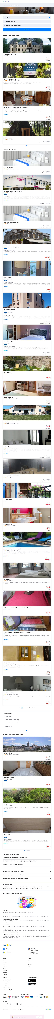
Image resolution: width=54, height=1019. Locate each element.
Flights (29, 960)
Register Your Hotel (6, 987)
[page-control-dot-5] (28, 850)
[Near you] (49, 17)
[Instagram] (17, 1004)
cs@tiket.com (8, 953)
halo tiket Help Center (7, 980)
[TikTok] (21, 1004)
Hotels (29, 962)
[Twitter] (7, 1004)
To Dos (29, 966)
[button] (27, 858)
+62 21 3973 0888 (34, 953)
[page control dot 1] (26, 730)
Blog (3, 960)
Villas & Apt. (30, 964)
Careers (4, 964)
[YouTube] (14, 1004)
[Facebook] (4, 1004)
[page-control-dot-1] (26, 145)
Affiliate (4, 968)
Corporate (5, 966)
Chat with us (8, 949)
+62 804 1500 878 (34, 950)
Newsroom (5, 962)
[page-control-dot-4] (27, 850)
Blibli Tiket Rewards (6, 970)
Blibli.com (5, 974)
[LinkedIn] (11, 1004)
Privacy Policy (5, 983)
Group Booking (6, 981)
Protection (5, 972)
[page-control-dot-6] (29, 850)
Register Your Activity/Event (8, 989)
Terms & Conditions (6, 985)
